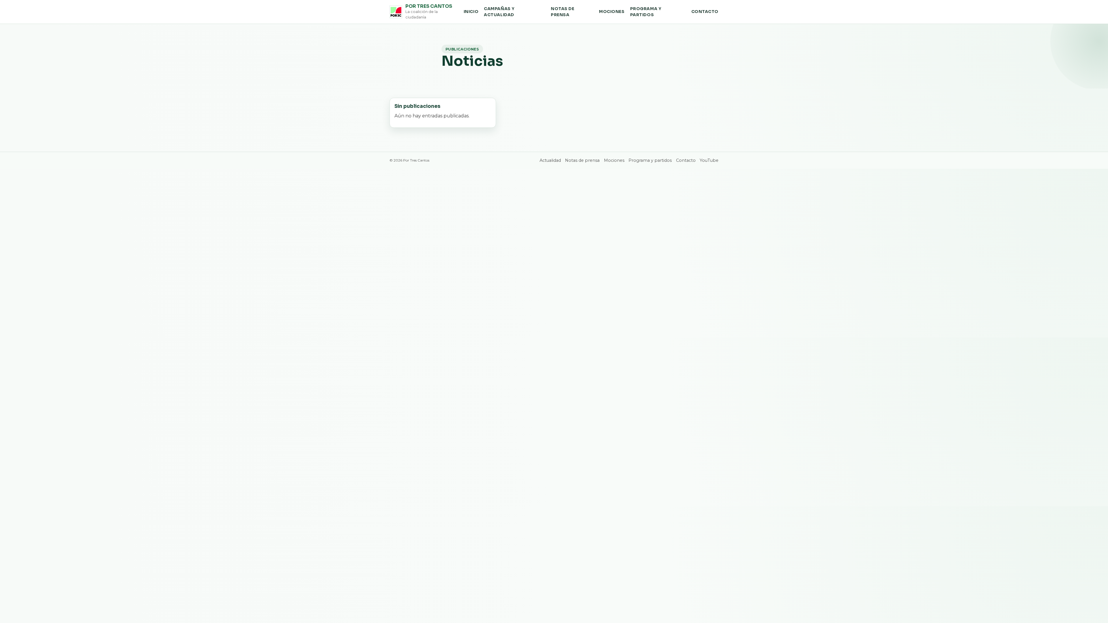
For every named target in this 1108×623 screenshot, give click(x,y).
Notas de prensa (562, 11)
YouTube (709, 160)
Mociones (611, 11)
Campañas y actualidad (499, 11)
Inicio (471, 11)
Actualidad (550, 160)
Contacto (704, 11)
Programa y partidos (646, 11)
